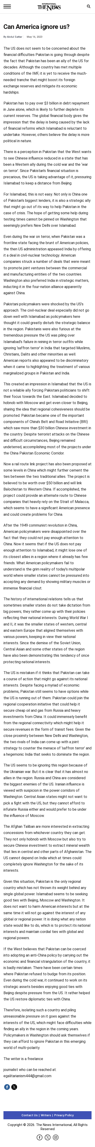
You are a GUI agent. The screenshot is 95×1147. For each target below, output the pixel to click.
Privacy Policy (64, 1115)
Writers (46, 1115)
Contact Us (29, 1115)
